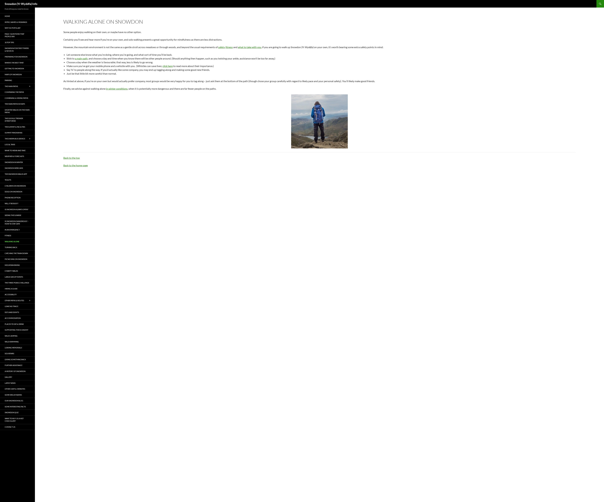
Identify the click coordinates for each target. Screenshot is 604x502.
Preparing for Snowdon (16, 57)
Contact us (10, 427)
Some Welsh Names (13, 395)
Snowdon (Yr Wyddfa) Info (21, 4)
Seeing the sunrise (13, 215)
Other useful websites (15, 389)
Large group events (14, 277)
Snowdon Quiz (12, 412)
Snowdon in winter (14, 162)
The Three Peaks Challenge (17, 283)
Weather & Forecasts (14, 156)
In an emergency (12, 230)
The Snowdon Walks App (16, 174)
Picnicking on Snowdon (16, 259)
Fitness (8, 235)
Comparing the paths (14, 92)
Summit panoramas (13, 133)
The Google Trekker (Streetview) (14, 119)
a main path (81, 58)
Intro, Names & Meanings (16, 22)
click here (168, 65)
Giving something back (15, 359)
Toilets (8, 180)
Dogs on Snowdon (13, 192)
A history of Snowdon (15, 371)
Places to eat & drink (14, 324)
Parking (8, 80)
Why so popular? (12, 28)
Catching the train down (16, 253)
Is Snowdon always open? (16, 209)
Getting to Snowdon (14, 68)
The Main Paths (11, 86)
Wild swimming (12, 342)
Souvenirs (9, 353)
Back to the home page (75, 165)
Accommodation (13, 318)
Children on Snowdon (15, 186)
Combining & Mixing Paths (16, 98)
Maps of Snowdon (13, 74)
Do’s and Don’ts (12, 312)
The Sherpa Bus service (15, 139)
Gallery (8, 377)
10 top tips (9, 42)
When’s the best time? (14, 63)
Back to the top (71, 157)
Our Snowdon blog (14, 401)
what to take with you (249, 47)
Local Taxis (10, 144)
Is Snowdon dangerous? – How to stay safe (16, 222)
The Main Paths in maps (15, 104)
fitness (229, 47)
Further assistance (13, 365)
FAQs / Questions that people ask (14, 35)
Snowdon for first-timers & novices (17, 49)
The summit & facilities (15, 127)
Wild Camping (11, 336)
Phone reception (12, 198)
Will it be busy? (11, 203)
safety (221, 47)
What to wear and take (15, 150)
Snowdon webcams (14, 168)
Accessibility (11, 294)
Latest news (10, 383)
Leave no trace (11, 306)
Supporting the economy (16, 330)
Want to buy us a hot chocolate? (14, 419)
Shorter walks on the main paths (17, 111)
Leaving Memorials (13, 348)
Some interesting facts (15, 407)
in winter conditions (117, 88)
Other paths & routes (14, 300)
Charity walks (11, 271)
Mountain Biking (12, 265)
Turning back (11, 247)
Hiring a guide (11, 289)
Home (7, 16)
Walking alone (12, 241)
